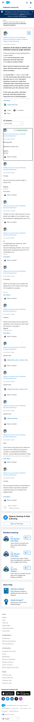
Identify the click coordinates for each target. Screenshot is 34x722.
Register (22, 14)
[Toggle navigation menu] (30, 7)
